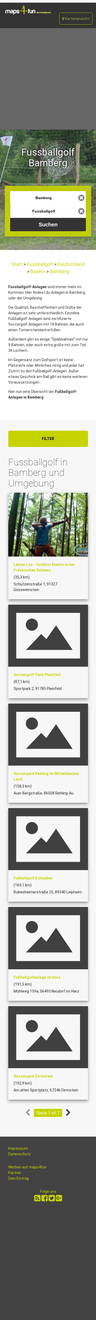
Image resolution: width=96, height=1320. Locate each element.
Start (17, 264)
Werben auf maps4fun (27, 1167)
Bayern (37, 271)
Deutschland (71, 264)
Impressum (18, 1148)
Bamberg (59, 271)
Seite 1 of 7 (48, 1113)
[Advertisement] (48, 79)
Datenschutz (19, 1154)
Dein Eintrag (18, 1178)
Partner (14, 1173)
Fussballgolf (40, 264)
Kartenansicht (77, 19)
